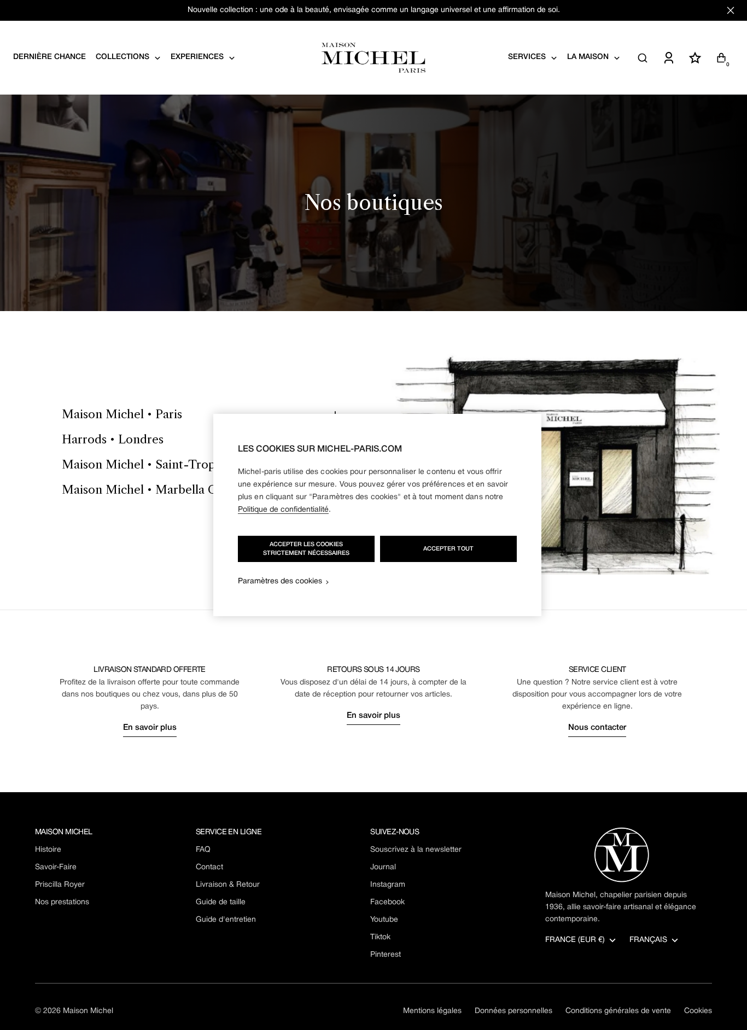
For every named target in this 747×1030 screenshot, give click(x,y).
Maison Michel (88, 1011)
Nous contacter (597, 727)
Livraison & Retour (228, 884)
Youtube (384, 919)
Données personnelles (513, 1011)
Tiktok (380, 937)
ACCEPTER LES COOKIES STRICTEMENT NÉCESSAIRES (306, 549)
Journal (383, 867)
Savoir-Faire (56, 867)
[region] (377, 515)
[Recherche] (642, 58)
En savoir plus (150, 727)
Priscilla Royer (60, 884)
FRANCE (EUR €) (575, 940)
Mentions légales (432, 1011)
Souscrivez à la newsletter (416, 849)
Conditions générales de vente (618, 1011)
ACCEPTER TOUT (448, 549)
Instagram (387, 884)
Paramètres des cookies (280, 581)
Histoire (48, 849)
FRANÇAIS (648, 940)
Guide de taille (221, 902)
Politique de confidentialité (283, 509)
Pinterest (385, 954)
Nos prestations (62, 902)
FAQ (203, 849)
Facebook (387, 902)
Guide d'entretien (226, 919)
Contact (209, 867)
